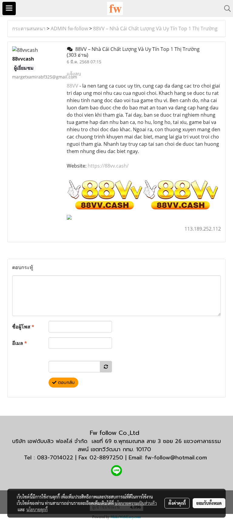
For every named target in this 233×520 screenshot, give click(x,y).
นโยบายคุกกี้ (37, 509)
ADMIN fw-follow (69, 28)
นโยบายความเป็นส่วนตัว (136, 503)
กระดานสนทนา (29, 28)
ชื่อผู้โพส (23, 326)
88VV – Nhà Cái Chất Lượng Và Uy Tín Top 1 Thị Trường (155, 28)
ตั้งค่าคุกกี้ (177, 503)
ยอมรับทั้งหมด (209, 503)
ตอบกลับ (65, 382)
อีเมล (19, 343)
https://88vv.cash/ (108, 165)
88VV (72, 85)
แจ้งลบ (74, 73)
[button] (225, 8)
